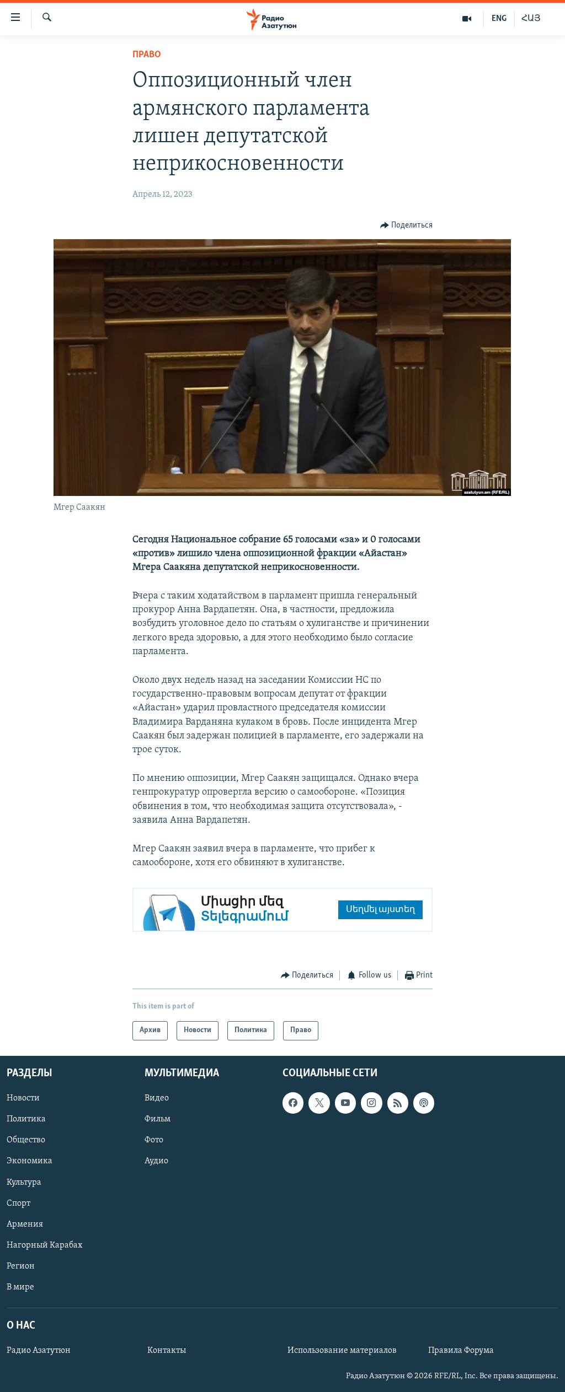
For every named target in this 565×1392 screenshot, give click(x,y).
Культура (24, 1182)
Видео (157, 1098)
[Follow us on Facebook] (292, 1102)
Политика (26, 1119)
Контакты (166, 1350)
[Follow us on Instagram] (371, 1102)
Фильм (157, 1119)
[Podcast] (423, 1102)
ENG (499, 18)
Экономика (29, 1161)
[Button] (406, 225)
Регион (21, 1266)
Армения (25, 1224)
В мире (20, 1287)
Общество (26, 1140)
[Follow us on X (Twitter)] (318, 1102)
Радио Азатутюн (39, 1350)
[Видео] (467, 18)
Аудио (156, 1161)
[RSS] (397, 1102)
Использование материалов (342, 1350)
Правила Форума (461, 1350)
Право (146, 55)
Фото (154, 1140)
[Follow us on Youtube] (345, 1102)
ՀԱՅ (531, 18)
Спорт (18, 1203)
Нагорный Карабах (44, 1244)
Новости (23, 1098)
